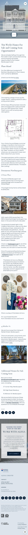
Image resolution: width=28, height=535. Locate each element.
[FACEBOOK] (2, 497)
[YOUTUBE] (13, 497)
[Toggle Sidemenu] (25, 3)
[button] (14, 79)
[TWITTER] (17, 497)
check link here (5, 182)
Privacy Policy (21, 528)
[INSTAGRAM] (6, 497)
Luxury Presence (22, 524)
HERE (2, 341)
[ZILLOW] (20, 497)
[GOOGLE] (24, 497)
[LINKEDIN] (9, 497)
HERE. (11, 342)
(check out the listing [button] (10, 77)
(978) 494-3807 (5, 482)
